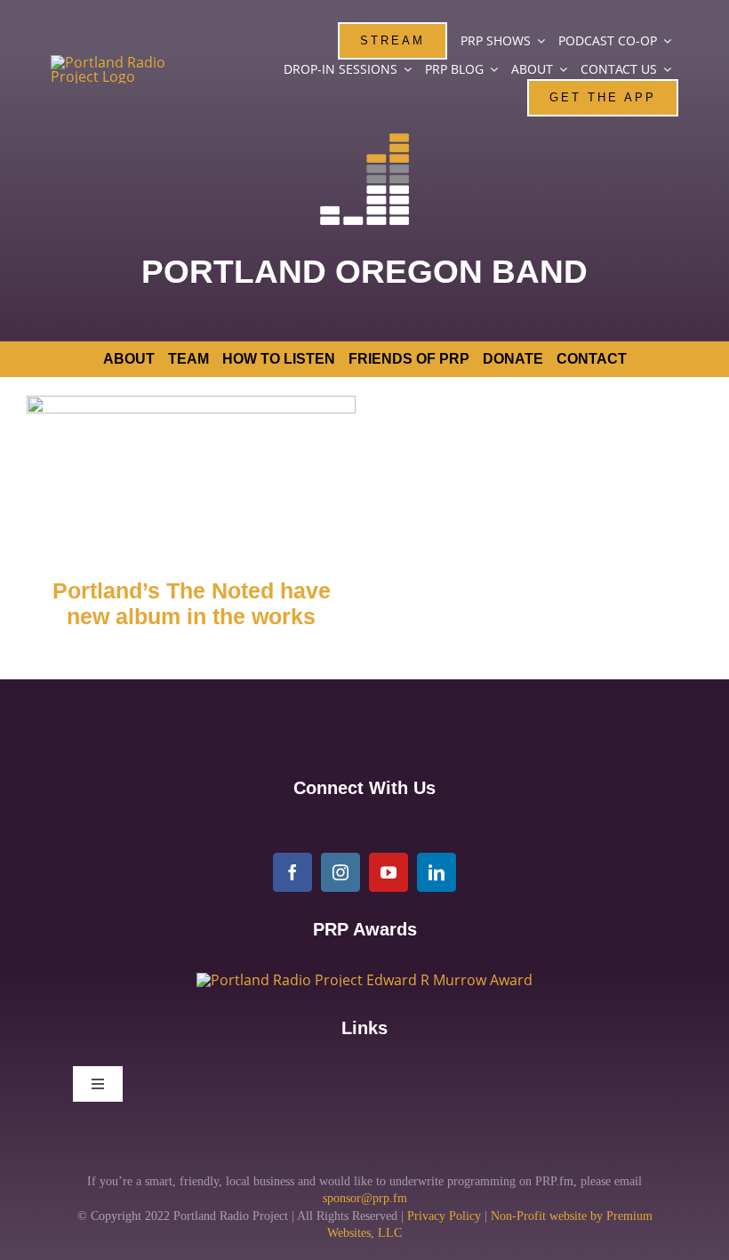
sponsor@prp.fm (365, 1198)
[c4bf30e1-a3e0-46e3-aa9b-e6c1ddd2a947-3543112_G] (364, 980)
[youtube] (388, 872)
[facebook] (292, 872)
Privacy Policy (444, 1216)
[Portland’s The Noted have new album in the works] (191, 473)
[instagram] (340, 872)
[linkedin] (436, 872)
